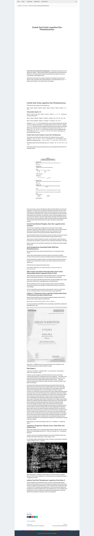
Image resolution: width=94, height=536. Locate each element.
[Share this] (28, 517)
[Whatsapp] (37, 517)
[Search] (76, 1)
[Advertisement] (47, 17)
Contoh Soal (33, 521)
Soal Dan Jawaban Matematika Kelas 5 (60, 525)
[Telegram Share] (34, 517)
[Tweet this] (30, 517)
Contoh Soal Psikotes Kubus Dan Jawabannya (35, 525)
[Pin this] (32, 517)
